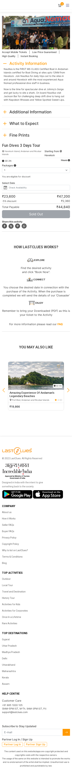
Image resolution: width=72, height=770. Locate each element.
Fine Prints (19, 135)
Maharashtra (9, 671)
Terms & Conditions (12, 557)
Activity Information (28, 63)
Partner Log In (12, 744)
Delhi (4, 658)
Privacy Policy (9, 537)
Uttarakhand (8, 665)
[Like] (58, 366)
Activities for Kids (11, 604)
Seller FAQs (8, 525)
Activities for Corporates (15, 611)
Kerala (5, 677)
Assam (6, 684)
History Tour (8, 598)
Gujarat (6, 639)
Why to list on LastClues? (15, 550)
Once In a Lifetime (11, 617)
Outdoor (6, 579)
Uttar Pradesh (9, 646)
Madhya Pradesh (11, 652)
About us (7, 512)
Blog (4, 563)
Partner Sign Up (35, 744)
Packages (8, 165)
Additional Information (30, 111)
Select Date (8, 183)
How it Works (9, 518)
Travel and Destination (14, 591)
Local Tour (7, 585)
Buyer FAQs (8, 531)
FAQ (60, 324)
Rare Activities (9, 623)
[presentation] (4, 390)
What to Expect (24, 123)
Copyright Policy (10, 544)
